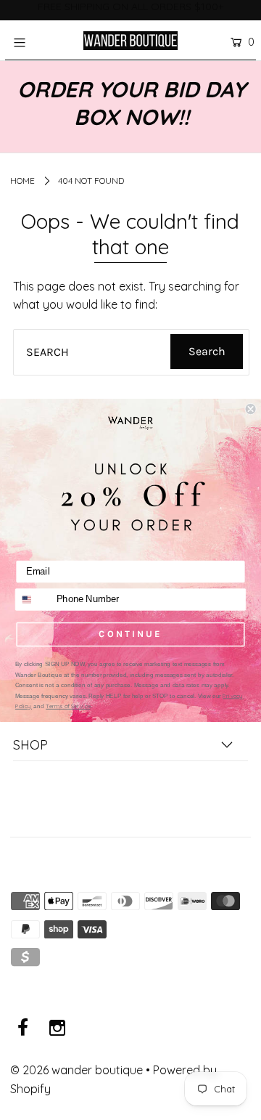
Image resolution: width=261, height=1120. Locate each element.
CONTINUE (130, 633)
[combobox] (33, 598)
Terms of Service (68, 705)
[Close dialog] (251, 409)
